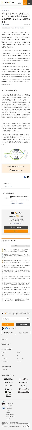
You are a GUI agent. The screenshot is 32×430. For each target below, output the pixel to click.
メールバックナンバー (16, 223)
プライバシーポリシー (11, 416)
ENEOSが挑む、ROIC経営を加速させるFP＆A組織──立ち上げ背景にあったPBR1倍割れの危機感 (17, 299)
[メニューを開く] (2, 2)
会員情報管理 (9, 408)
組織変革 (3, 355)
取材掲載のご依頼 (23, 333)
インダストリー (5, 358)
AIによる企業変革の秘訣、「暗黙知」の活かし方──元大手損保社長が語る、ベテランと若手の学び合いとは (17, 294)
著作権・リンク (9, 403)
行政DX (22, 27)
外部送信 (8, 418)
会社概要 (8, 412)
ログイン (17, 231)
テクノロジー (19, 361)
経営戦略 (19, 352)
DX (18, 27)
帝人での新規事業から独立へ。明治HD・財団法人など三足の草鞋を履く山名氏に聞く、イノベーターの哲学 (17, 271)
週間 (16, 246)
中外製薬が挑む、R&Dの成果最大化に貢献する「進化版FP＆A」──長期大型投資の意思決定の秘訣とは (17, 283)
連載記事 (3, 369)
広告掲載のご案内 (8, 333)
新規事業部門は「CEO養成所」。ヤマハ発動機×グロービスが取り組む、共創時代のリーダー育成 (17, 288)
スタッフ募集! (9, 405)
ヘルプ (7, 401)
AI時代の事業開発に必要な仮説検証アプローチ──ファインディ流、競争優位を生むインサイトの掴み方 (16, 261)
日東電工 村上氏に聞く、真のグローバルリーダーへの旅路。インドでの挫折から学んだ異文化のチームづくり (17, 278)
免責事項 (8, 410)
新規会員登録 (16, 227)
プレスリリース (8, 186)
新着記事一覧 (5, 344)
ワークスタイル (5, 361)
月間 (25, 246)
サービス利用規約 (10, 414)
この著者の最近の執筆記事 (16, 203)
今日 (6, 246)
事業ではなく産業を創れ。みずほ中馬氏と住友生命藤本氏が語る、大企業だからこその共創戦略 (17, 266)
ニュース (4, 339)
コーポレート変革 (20, 358)
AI (15, 27)
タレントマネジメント (6, 27)
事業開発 (3, 352)
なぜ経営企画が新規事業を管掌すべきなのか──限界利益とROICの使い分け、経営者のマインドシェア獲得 (17, 255)
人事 (12, 27)
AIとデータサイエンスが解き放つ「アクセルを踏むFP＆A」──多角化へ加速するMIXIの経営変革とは (17, 250)
